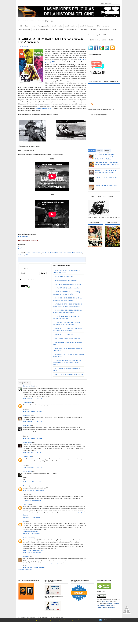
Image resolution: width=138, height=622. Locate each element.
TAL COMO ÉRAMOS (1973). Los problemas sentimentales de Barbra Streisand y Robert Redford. (67, 362)
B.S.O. (98, 26)
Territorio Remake (24, 29)
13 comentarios (24, 46)
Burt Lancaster (36, 253)
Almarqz (25, 486)
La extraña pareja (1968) (43, 108)
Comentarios (107, 151)
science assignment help (51, 563)
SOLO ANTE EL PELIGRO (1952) (64, 334)
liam (24, 521)
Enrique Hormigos (28, 386)
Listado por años (57, 26)
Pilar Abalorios (27, 402)
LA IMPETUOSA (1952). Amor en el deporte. (67, 338)
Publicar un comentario (25, 569)
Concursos (93, 29)
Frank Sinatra (68, 253)
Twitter (20, 249)
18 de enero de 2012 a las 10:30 (32, 398)
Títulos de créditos (57, 29)
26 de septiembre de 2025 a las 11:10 (34, 567)
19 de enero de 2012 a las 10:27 (32, 453)
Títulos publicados (43, 26)
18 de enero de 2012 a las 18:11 (32, 438)
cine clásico (45, 253)
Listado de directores (86, 26)
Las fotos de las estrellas (41, 29)
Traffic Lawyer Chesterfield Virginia (33, 550)
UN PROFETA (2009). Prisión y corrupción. (67, 288)
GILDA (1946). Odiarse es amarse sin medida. (68, 284)
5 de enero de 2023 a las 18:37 (32, 500)
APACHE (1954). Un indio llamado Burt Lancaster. (69, 374)
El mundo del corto (71, 29)
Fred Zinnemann (23, 236)
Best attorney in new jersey (31, 531)
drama (61, 253)
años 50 (29, 253)
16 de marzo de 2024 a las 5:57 (32, 552)
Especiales (83, 29)
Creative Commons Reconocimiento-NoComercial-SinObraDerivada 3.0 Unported (108, 605)
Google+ (20, 247)
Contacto (114, 29)
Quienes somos (30, 26)
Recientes (100, 151)
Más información (107, 620)
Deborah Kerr (54, 253)
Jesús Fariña (105, 601)
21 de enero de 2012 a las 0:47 (32, 482)
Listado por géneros (71, 26)
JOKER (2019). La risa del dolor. (64, 276)
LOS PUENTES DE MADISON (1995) (106, 185)
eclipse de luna (27, 471)
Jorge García (27, 425)
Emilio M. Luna (27, 456)
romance (26, 34)
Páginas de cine (104, 29)
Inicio (20, 26)
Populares (91, 151)
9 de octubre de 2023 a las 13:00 (32, 517)
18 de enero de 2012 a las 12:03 (32, 411)
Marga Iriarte (27, 415)
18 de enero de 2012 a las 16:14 (32, 421)
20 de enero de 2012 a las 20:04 (32, 467)
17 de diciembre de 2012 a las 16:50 (34, 490)
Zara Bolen (26, 556)
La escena (106, 26)
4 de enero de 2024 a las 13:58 (32, 534)
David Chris (26, 504)
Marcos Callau (27, 442)
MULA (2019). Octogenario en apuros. (66, 280)
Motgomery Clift (23, 255)
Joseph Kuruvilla (28, 538)
